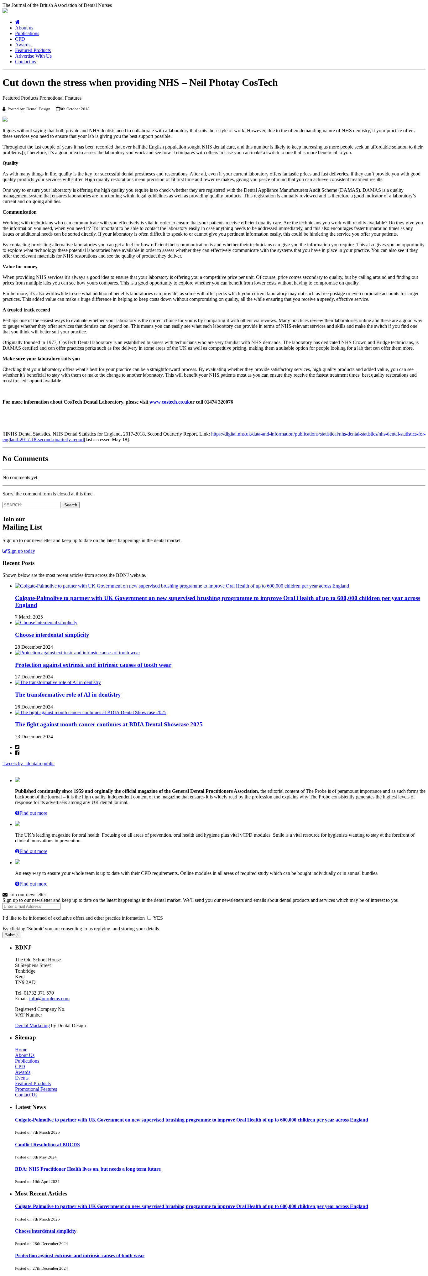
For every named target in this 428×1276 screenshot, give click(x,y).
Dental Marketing (32, 1025)
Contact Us (26, 1094)
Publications (27, 33)
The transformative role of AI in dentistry (68, 694)
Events (22, 1077)
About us (24, 27)
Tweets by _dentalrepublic (29, 763)
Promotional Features (36, 1089)
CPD (20, 39)
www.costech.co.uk (169, 402)
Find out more (33, 813)
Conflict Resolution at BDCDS (47, 1144)
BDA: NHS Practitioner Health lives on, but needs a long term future (88, 1169)
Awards (22, 44)
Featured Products (33, 50)
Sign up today (21, 551)
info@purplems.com (49, 998)
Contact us (25, 61)
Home (21, 1049)
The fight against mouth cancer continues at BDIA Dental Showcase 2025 (109, 724)
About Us (24, 1055)
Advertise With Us (33, 56)
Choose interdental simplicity (52, 634)
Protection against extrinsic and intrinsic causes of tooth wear (93, 665)
